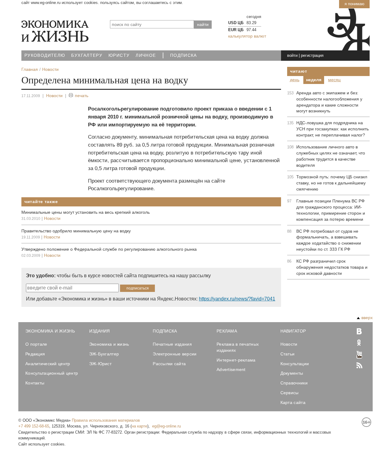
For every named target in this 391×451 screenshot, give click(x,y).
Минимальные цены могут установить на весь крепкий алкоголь (85, 212)
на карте (139, 426)
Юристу (119, 55)
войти (292, 55)
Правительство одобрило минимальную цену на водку (76, 230)
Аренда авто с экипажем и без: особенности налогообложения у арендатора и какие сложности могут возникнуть (329, 102)
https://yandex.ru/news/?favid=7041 (237, 298)
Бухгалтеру (86, 55)
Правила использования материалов (106, 420)
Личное (146, 55)
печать (81, 95)
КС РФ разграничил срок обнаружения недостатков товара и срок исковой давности (331, 267)
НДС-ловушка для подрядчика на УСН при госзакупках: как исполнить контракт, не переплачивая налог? (332, 128)
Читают (298, 71)
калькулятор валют (247, 36)
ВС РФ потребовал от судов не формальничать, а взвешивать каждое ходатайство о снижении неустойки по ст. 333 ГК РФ (328, 240)
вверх (367, 317)
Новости (54, 95)
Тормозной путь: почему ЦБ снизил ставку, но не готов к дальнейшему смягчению (331, 182)
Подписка (183, 55)
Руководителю (44, 55)
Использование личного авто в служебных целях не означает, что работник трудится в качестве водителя (330, 156)
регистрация (312, 55)
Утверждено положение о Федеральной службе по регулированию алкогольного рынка (109, 249)
